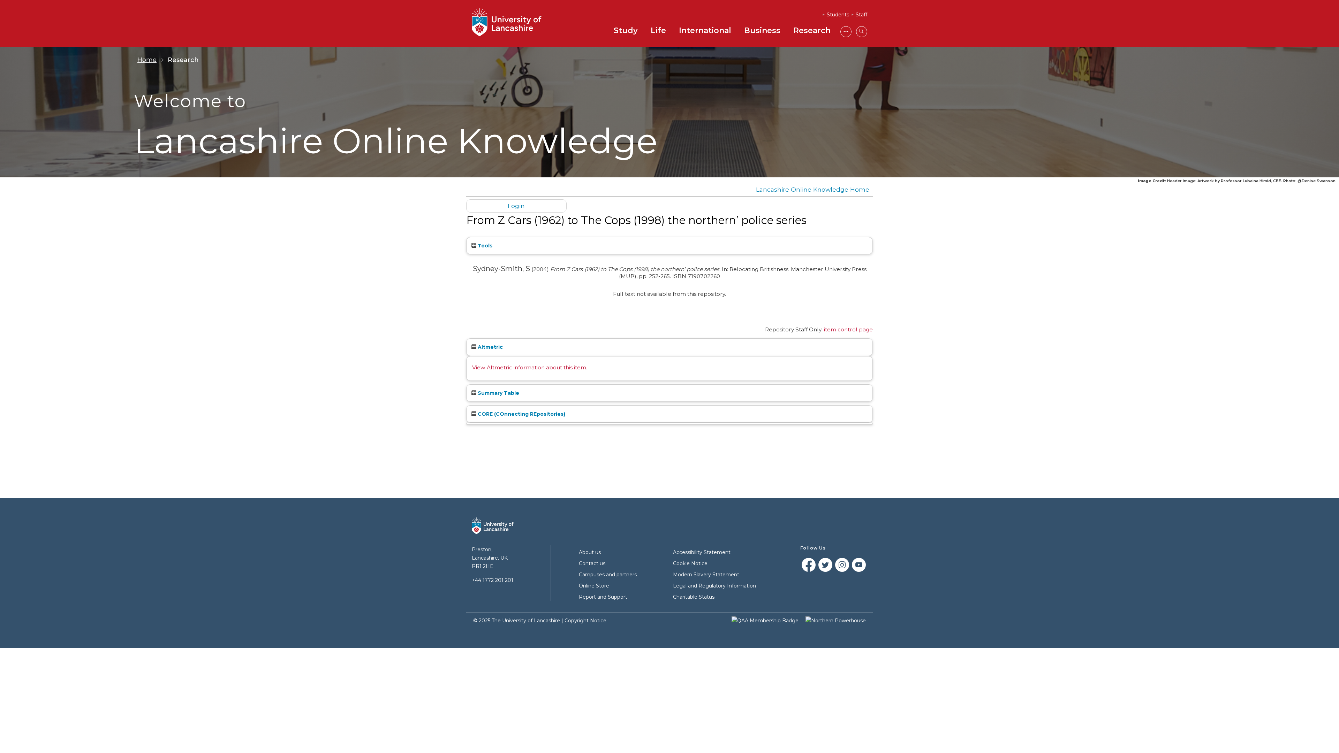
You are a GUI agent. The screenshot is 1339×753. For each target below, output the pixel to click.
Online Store (594, 586)
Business (762, 30)
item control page (848, 329)
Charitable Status (693, 597)
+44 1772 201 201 (492, 580)
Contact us (592, 563)
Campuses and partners (608, 574)
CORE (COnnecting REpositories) (520, 414)
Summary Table (497, 393)
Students (838, 14)
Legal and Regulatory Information (714, 586)
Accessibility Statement (702, 552)
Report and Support (603, 597)
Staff (861, 14)
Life (658, 30)
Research (812, 30)
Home (147, 60)
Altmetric (489, 347)
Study (626, 30)
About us (590, 552)
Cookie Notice (690, 563)
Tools (484, 246)
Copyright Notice (585, 620)
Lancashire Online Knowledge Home (812, 189)
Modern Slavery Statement (706, 574)
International (705, 30)
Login (516, 205)
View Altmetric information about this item (529, 367)
